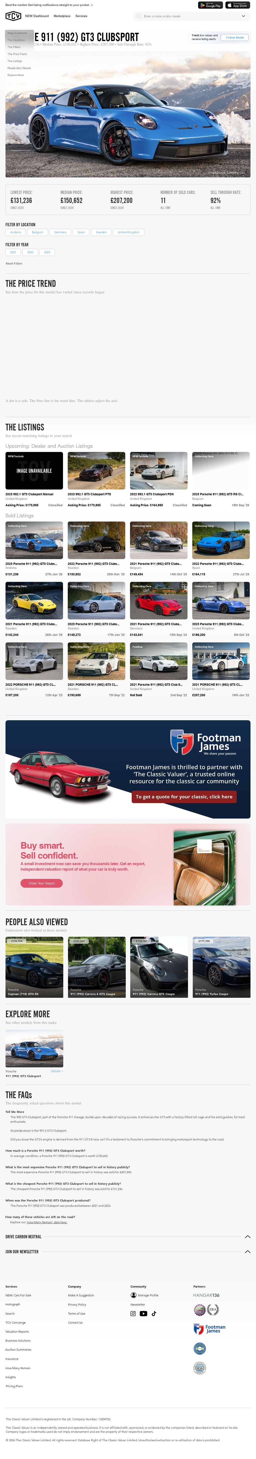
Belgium (37, 232)
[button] (62, 16)
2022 (30, 252)
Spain (81, 232)
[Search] (139, 16)
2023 (47, 252)
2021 (13, 252)
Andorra (15, 232)
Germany (60, 232)
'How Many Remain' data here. (46, 1222)
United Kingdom (129, 232)
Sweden (101, 232)
